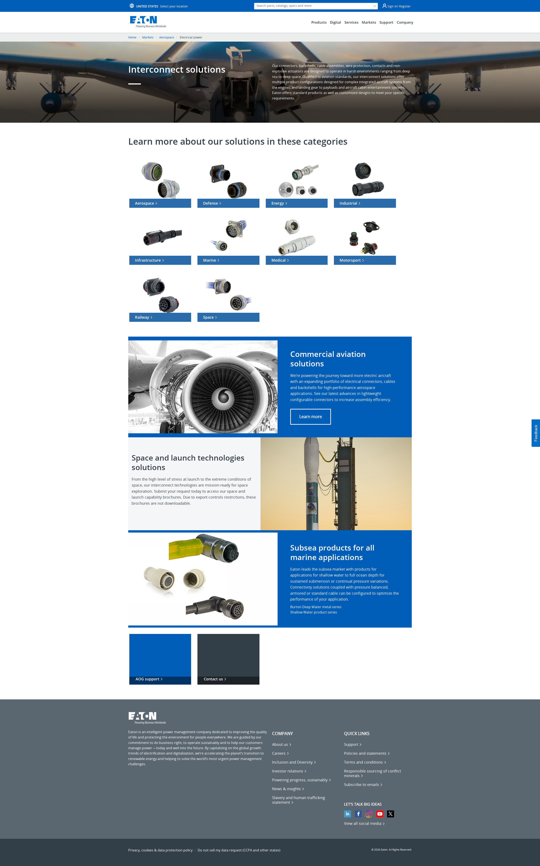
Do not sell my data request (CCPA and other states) (239, 850)
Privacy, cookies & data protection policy (160, 850)
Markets (148, 37)
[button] (310, 417)
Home (132, 37)
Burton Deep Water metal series (316, 607)
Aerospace (166, 37)
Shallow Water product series (313, 612)
